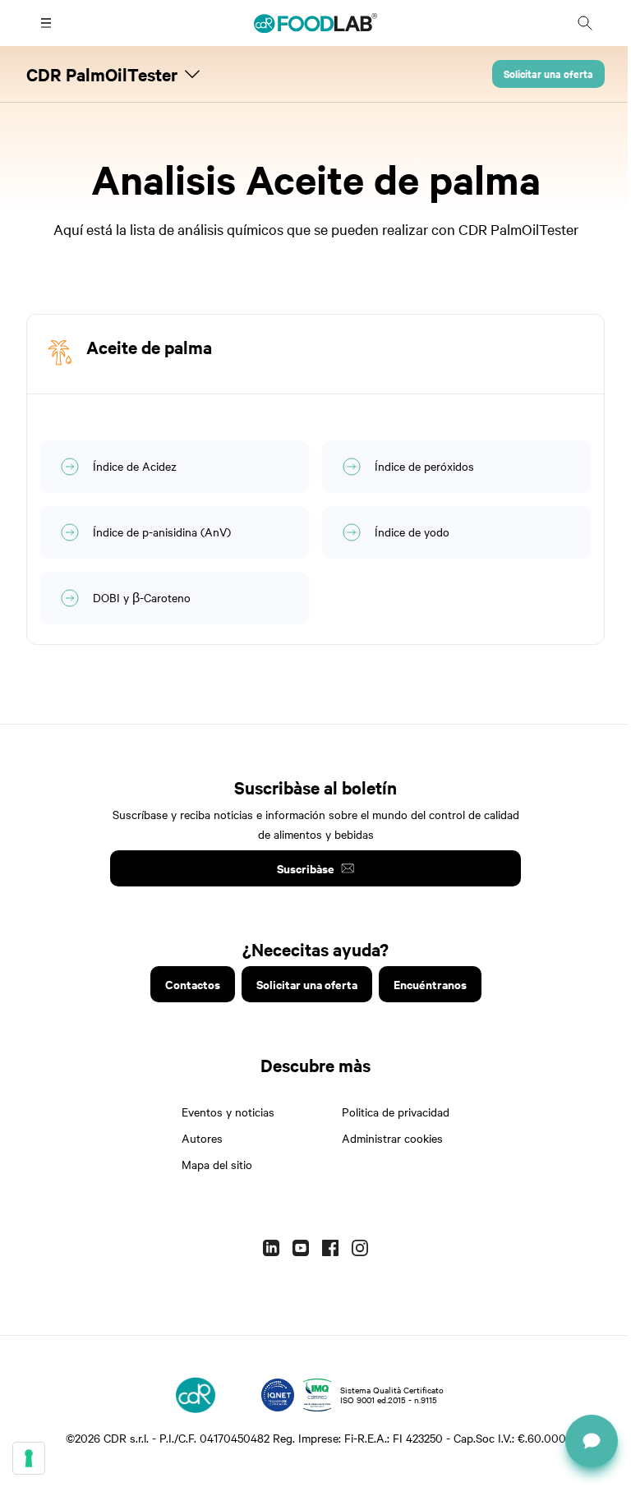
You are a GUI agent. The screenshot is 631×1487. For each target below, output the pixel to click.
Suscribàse (305, 868)
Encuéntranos (430, 983)
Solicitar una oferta (548, 73)
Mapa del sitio (217, 1164)
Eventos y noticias (228, 1111)
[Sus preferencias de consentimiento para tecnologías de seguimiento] (28, 1458)
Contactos (192, 983)
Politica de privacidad (395, 1111)
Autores (202, 1138)
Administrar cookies (392, 1138)
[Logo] (195, 1395)
